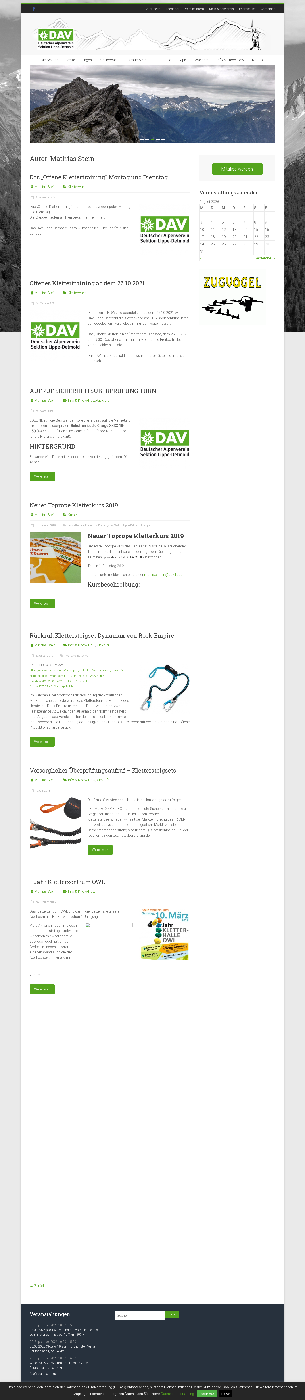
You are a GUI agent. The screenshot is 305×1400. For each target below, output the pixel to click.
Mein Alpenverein (221, 9)
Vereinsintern (194, 9)
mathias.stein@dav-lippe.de (166, 575)
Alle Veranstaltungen (44, 1373)
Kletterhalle (78, 525)
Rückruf (84, 655)
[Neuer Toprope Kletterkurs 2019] (55, 534)
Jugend (165, 60)
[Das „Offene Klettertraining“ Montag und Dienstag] (164, 206)
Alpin (183, 60)
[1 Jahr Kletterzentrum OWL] (164, 911)
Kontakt (258, 60)
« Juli (204, 258)
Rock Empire (72, 655)
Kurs (110, 525)
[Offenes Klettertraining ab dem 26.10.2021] (55, 312)
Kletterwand (109, 60)
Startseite (153, 9)
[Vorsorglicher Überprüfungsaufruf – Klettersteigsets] (55, 799)
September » (265, 258)
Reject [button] (225, 1394)
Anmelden (268, 9)
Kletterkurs (91, 525)
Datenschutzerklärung (177, 1394)
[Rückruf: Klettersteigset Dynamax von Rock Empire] (164, 664)
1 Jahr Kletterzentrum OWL (67, 882)
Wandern (202, 60)
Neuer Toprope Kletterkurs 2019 (74, 505)
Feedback (173, 9)
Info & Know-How (230, 60)
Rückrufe (103, 400)
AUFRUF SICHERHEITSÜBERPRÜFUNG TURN (93, 391)
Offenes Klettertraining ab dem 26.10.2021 (87, 283)
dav (69, 525)
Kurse (72, 515)
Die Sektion (49, 60)
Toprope (145, 525)
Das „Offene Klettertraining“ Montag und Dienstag (99, 177)
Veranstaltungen (79, 60)
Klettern (102, 525)
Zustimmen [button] (207, 1394)
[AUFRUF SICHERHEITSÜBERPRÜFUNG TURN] (164, 420)
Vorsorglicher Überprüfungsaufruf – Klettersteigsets (103, 770)
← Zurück (37, 1286)
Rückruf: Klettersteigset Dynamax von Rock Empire (102, 635)
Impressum (247, 9)
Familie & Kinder (139, 60)
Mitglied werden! (237, 169)
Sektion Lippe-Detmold (127, 525)
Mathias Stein (44, 187)
